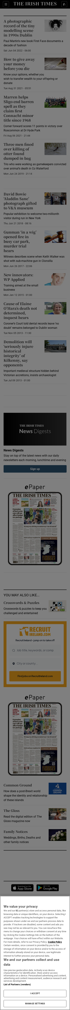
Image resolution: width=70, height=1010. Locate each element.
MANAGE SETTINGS (35, 1003)
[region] (35, 953)
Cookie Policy (55, 942)
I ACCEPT (35, 993)
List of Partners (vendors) (17, 984)
